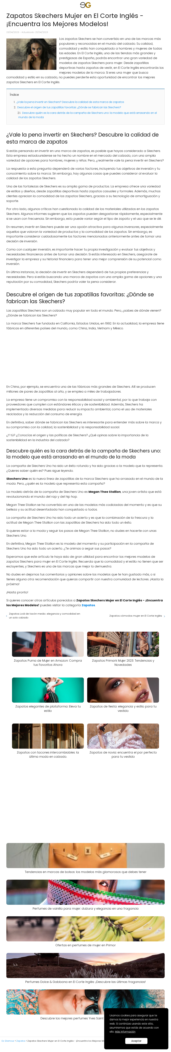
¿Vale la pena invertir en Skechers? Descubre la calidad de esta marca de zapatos (70, 102)
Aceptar (136, 1041)
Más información (125, 1031)
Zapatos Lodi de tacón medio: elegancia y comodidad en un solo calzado (44, 615)
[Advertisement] (85, 357)
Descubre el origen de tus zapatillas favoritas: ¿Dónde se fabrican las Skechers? (69, 107)
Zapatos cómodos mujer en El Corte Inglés (135, 615)
